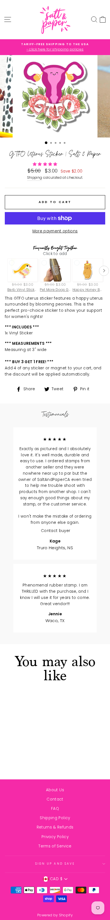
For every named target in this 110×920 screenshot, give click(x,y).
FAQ (55, 808)
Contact (55, 799)
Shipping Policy (55, 818)
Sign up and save (55, 864)
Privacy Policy (55, 837)
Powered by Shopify (55, 915)
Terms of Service (54, 846)
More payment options (55, 231)
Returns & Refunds (55, 827)
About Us (55, 790)
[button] (46, 164)
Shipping (34, 177)
